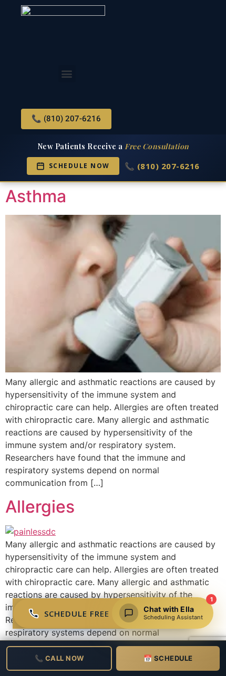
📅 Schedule (168, 658)
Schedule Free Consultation (111, 613)
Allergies (40, 506)
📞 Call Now (59, 658)
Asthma (35, 196)
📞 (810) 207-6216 (162, 166)
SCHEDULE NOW (79, 165)
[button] (67, 73)
